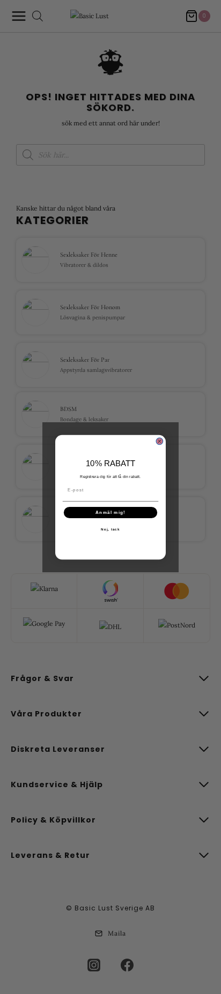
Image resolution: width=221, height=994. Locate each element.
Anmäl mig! (110, 512)
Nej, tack (110, 529)
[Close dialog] (159, 441)
